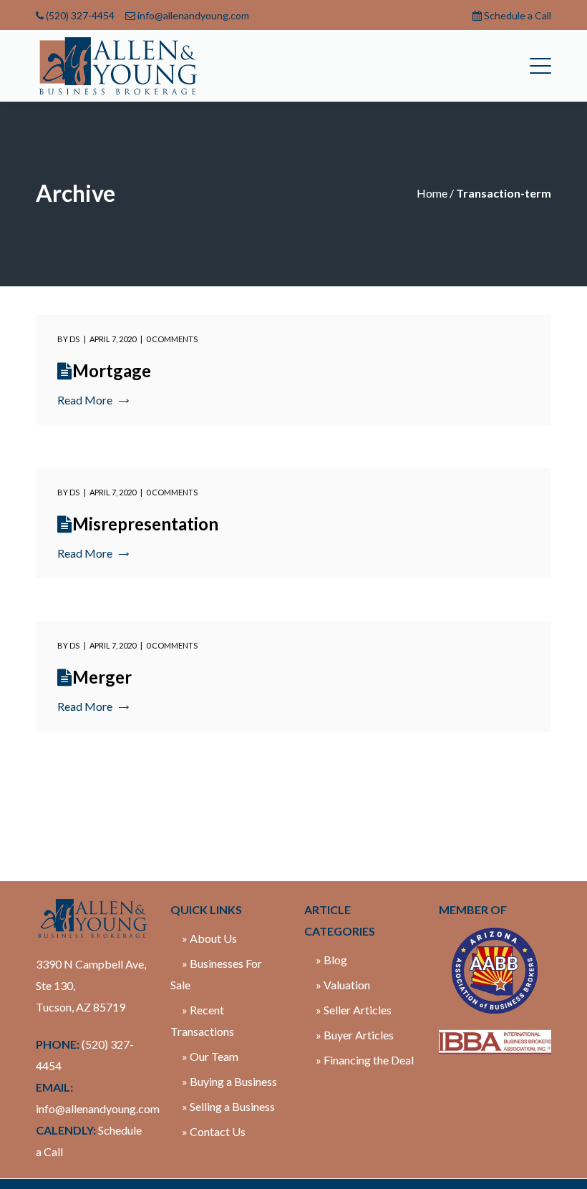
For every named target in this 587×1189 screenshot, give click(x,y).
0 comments (172, 339)
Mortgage (111, 370)
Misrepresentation (145, 523)
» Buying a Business (229, 1081)
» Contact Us (214, 1131)
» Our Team (210, 1056)
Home (432, 193)
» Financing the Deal (365, 1060)
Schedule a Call (517, 15)
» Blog (331, 959)
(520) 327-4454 (80, 15)
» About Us (209, 938)
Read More (84, 400)
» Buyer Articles (355, 1035)
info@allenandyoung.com (193, 15)
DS (74, 339)
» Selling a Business (228, 1106)
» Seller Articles (354, 1009)
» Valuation (343, 984)
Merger (102, 676)
